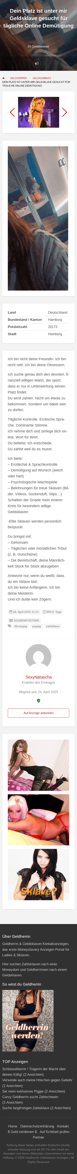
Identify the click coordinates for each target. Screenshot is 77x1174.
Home (12, 1126)
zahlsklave (53, 626)
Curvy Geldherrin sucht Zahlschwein (30, 1097)
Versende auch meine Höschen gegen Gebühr (37, 1080)
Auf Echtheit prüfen (54, 1132)
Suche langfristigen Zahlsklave (25, 1108)
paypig (36, 626)
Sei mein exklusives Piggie (23, 1091)
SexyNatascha (38, 677)
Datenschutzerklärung (37, 1126)
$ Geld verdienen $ (22, 1132)
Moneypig (20, 626)
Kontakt (63, 1126)
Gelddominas (40, 46)
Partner (38, 1137)
